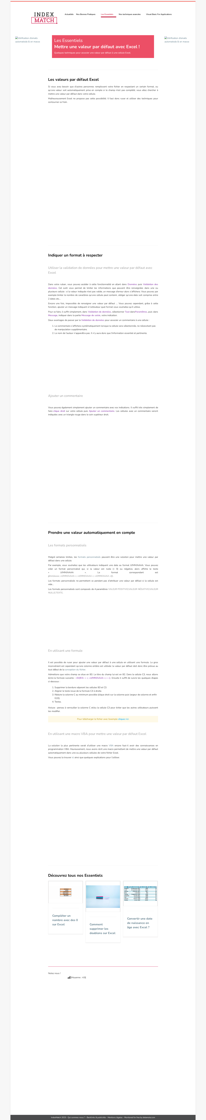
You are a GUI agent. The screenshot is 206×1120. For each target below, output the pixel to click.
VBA (111, 745)
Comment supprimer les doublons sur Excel (102, 928)
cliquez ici (123, 719)
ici (73, 757)
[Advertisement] (103, 145)
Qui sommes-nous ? (76, 1117)
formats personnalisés (89, 557)
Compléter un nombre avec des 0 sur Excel (65, 920)
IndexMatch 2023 (58, 1117)
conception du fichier (75, 669)
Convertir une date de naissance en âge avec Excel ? (139, 923)
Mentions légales (115, 1117)
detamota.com (149, 1117)
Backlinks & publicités (96, 1117)
